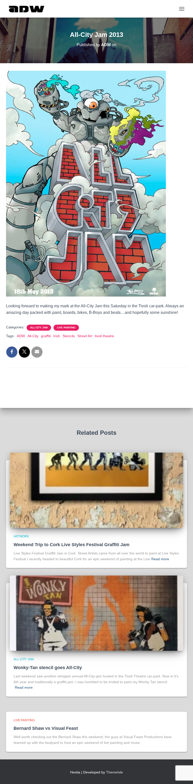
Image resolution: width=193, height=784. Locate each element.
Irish (56, 336)
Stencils (69, 336)
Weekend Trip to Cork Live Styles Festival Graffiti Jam (71, 544)
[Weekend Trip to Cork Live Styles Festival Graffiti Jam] (96, 490)
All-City (32, 336)
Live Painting (66, 327)
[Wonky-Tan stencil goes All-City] (96, 613)
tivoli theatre (104, 336)
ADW (21, 336)
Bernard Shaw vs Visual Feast (46, 728)
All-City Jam (38, 327)
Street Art (84, 336)
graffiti (46, 336)
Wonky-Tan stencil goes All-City (48, 667)
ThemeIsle (114, 772)
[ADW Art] (28, 9)
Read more (160, 559)
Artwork (21, 536)
